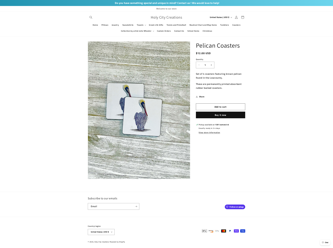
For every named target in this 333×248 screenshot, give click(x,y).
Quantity (199, 59)
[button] (91, 17)
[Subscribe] (136, 206)
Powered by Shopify (117, 242)
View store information (209, 132)
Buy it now (220, 115)
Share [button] (201, 96)
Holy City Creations (101, 242)
